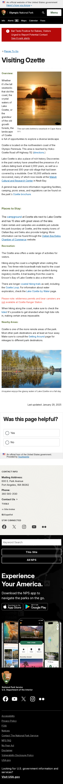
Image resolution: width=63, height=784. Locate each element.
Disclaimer (7, 750)
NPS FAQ (6, 740)
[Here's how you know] (31, 4)
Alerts (12, 20)
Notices (6, 730)
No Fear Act (8, 745)
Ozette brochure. (22, 194)
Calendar (33, 20)
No (12, 442)
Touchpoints (23, 456)
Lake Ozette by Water (38, 291)
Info (3, 20)
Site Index (9, 509)
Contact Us (9, 499)
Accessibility (8, 716)
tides (4, 312)
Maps (23, 20)
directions (39, 152)
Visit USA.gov (11, 776)
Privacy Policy (9, 720)
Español (8, 514)
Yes (12, 433)
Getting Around (37, 336)
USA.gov (6, 760)
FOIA (4, 725)
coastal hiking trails (31, 283)
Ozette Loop (12, 287)
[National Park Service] (3, 12)
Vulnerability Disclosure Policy (18, 755)
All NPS (31, 560)
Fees (42, 20)
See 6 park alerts (20, 38)
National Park (21, 12)
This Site (31, 552)
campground (14, 216)
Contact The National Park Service (20, 735)
